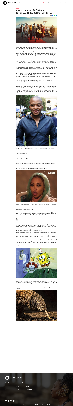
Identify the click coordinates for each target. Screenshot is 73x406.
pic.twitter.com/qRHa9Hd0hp (23, 164)
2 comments (18, 15)
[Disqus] (36, 338)
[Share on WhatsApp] (54, 15)
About (61, 2)
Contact (67, 2)
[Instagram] (11, 401)
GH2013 (27, 390)
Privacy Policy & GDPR (46, 404)
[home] (22, 3)
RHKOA (27, 384)
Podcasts (56, 2)
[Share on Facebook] (52, 15)
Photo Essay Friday (19, 390)
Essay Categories (20, 382)
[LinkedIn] (8, 401)
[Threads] (13, 401)
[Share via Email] (51, 15)
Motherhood (18, 384)
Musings (17, 389)
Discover (7, 382)
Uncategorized (29, 389)
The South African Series (30, 387)
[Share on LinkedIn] (56, 15)
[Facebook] (6, 401)
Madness (17, 387)
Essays (44, 2)
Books (49, 2)
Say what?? (28, 386)
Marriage (17, 386)
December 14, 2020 (28, 166)
